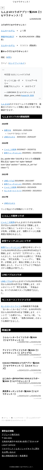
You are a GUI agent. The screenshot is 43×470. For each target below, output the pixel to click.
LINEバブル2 (9, 181)
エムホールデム (8, 31)
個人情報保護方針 (10, 456)
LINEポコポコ (9, 137)
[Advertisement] (21, 408)
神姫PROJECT (7, 37)
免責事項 (24, 456)
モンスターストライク (13, 191)
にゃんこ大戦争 (10, 149)
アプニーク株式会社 (11, 434)
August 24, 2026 (27, 95)
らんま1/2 (5, 104)
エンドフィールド (17, 63)
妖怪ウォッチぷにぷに (13, 153)
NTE (9, 57)
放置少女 (7, 130)
